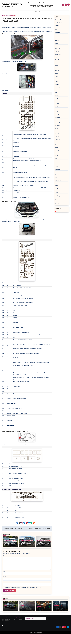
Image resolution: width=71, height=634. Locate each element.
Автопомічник (12, 4)
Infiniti (56, 92)
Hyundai (56, 89)
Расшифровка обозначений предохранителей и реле (41, 5)
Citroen (56, 59)
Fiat (56, 76)
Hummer (56, 87)
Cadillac (56, 48)
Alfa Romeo (57, 32)
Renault (56, 150)
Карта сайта (56, 4)
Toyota (56, 174)
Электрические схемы (29, 4)
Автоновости (52, 2)
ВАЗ (56, 185)
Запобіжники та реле (29, 618)
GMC (56, 81)
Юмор (56, 203)
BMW (56, 37)
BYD (56, 46)
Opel (56, 136)
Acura (56, 29)
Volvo (56, 183)
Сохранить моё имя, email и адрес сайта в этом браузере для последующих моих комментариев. (22, 587)
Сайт (4, 582)
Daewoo (56, 65)
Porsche (56, 144)
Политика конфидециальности (39, 6)
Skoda (56, 161)
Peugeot (56, 139)
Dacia (56, 62)
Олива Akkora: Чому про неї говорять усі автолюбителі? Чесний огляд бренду (59, 609)
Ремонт (41, 2)
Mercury (56, 125)
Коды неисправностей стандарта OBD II (44, 4)
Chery (56, 51)
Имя (4, 571)
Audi (56, 35)
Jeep (56, 106)
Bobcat (56, 40)
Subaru (56, 169)
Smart (56, 163)
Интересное (46, 2)
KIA (55, 109)
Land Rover (57, 111)
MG (55, 128)
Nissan (56, 133)
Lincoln (56, 117)
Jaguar (56, 103)
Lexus (56, 114)
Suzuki (56, 172)
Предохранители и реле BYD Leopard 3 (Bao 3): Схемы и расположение (9, 609)
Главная (3, 617)
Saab (56, 152)
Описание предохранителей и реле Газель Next (9, 543)
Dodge (56, 70)
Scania (56, 155)
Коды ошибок (57, 22)
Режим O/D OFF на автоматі (43, 608)
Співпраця (49, 6)
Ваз (56, 199)
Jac (55, 100)
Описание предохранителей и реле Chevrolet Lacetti (14, 528)
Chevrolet (4, 15)
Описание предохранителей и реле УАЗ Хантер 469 (26, 543)
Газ (5, 540)
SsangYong (57, 166)
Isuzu (56, 95)
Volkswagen (57, 180)
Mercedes (57, 122)
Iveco (56, 98)
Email (4, 576)
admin (7, 544)
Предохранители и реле (33, 2)
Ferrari (56, 73)
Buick (56, 43)
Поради (56, 25)
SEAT (56, 158)
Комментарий (5, 555)
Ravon (56, 147)
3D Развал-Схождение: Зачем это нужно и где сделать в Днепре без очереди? (26, 609)
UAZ (21, 540)
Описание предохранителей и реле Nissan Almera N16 (39, 528)
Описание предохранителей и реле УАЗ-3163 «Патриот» (43, 543)
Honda (56, 84)
